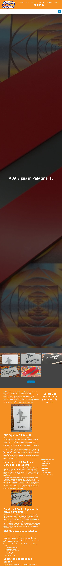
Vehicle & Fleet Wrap (47, 474)
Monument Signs (46, 472)
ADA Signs (44, 465)
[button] (59, 11)
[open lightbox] (10, 358)
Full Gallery (31, 382)
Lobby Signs (45, 468)
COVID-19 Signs (46, 463)
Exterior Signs (45, 470)
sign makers (8, 449)
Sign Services (45, 461)
